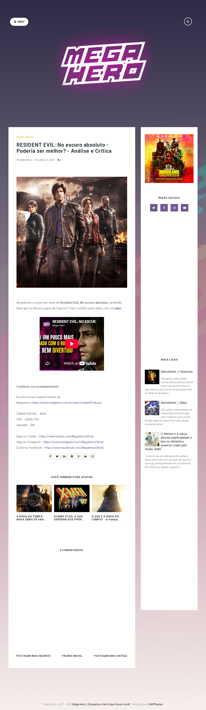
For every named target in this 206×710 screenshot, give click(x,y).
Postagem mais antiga (110, 656)
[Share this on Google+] (64, 456)
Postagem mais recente (33, 656)
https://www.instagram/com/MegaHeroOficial (73, 442)
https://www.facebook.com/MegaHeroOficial (74, 448)
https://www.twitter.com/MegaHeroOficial (66, 436)
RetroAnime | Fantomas (177, 371)
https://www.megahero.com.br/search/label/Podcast (67, 403)
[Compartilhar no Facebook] (50, 456)
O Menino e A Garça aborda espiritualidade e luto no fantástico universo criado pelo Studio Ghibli (168, 441)
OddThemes (155, 704)
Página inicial (72, 656)
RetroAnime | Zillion (174, 403)
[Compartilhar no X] (57, 456)
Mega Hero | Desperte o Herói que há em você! (101, 704)
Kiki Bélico (26, 160)
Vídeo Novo (24, 137)
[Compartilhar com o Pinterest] (92, 456)
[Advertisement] (169, 285)
